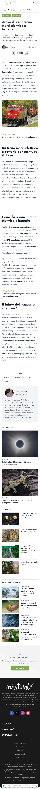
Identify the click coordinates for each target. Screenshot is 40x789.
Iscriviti (20, 668)
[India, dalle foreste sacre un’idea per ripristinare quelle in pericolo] (10, 551)
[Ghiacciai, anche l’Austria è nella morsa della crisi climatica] (10, 591)
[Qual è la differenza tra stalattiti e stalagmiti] (10, 535)
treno (6, 382)
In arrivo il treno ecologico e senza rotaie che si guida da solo (19, 294)
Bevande (11, 10)
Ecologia (16, 16)
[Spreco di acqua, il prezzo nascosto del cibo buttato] (10, 606)
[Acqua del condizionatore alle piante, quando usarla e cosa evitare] (10, 635)
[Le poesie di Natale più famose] (10, 567)
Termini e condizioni (20, 743)
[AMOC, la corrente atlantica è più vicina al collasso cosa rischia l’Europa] (10, 620)
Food (4, 10)
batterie (6, 377)
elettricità (17, 377)
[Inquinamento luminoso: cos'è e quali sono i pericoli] (10, 519)
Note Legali (20, 758)
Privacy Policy (20, 747)
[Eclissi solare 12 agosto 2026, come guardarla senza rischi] (20, 443)
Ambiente (21, 10)
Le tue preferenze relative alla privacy (27, 788)
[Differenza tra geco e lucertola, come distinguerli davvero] (20, 482)
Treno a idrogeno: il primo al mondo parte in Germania (19, 138)
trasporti (28, 377)
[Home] (9, 3)
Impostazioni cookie (20, 754)
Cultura (30, 10)
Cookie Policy (20, 750)
